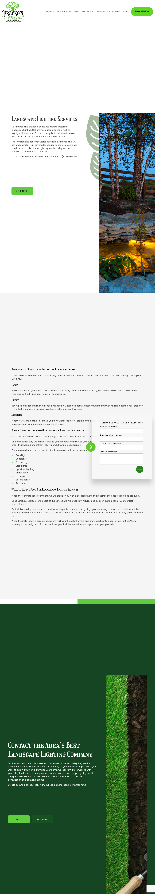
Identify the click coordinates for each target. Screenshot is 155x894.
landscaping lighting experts (31, 141)
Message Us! (42, 819)
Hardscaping (73, 11)
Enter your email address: (110, 443)
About (51, 11)
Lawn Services (86, 11)
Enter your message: (108, 451)
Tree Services (99, 11)
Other (109, 11)
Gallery (117, 11)
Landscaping (61, 11)
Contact (124, 11)
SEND (139, 469)
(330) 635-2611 (142, 11)
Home (46, 11)
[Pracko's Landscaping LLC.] (13, 11)
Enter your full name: (109, 426)
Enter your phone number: (111, 435)
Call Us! (19, 819)
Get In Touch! (22, 191)
